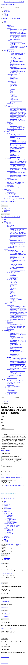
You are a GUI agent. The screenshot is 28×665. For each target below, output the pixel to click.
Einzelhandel (13, 89)
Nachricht (3, 428)
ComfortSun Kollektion (12, 51)
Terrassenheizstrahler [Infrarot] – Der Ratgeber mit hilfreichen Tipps (18, 160)
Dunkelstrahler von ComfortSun (18, 141)
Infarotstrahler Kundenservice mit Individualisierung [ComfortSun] (18, 108)
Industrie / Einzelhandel (12, 526)
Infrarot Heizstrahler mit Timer (17, 64)
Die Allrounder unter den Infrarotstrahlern (16, 66)
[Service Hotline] (5, 563)
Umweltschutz (10, 26)
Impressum (6, 10)
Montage (9, 124)
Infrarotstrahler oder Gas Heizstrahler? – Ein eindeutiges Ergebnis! (17, 43)
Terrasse (12, 75)
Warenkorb (6, 211)
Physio (11, 98)
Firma (2, 419)
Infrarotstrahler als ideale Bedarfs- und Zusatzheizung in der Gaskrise (18, 169)
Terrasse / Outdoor (11, 519)
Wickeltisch (13, 80)
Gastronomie (13, 82)
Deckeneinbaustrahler (12, 522)
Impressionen (10, 103)
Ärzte (11, 91)
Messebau (12, 94)
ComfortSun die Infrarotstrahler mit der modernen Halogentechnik (18, 47)
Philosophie (10, 185)
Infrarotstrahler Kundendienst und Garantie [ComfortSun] (18, 117)
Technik (9, 40)
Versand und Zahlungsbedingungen (15, 129)
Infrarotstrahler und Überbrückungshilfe (15, 156)
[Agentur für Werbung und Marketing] (14, 544)
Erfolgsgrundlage (11, 192)
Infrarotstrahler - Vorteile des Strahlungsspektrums (17, 38)
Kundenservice (10, 106)
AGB (5, 13)
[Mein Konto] (4, 206)
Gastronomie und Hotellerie (13, 525)
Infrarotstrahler (7, 23)
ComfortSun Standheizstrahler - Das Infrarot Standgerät (17, 72)
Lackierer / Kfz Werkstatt (16, 101)
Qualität (9, 25)
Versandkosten (10, 130)
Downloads (10, 123)
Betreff (2, 425)
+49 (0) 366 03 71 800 (6, 573)
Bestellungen (7, 210)
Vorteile (9, 28)
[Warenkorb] (5, 214)
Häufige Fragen (11, 171)
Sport (11, 92)
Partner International (12, 194)
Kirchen (12, 87)
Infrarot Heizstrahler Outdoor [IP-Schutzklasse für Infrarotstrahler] (18, 163)
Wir (5, 180)
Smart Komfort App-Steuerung (17, 147)
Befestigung (10, 530)
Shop (5, 22)
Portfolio (6, 50)
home (5, 21)
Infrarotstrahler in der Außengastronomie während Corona (17, 153)
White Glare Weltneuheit (16, 145)
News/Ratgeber (7, 131)
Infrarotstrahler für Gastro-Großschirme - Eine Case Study (18, 126)
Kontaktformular (5, 601)
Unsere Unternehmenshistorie (14, 187)
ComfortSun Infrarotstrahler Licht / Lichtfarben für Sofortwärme (18, 54)
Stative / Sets (10, 529)
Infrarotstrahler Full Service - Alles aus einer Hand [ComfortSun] (18, 111)
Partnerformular (4, 607)
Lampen (9, 532)
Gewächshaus (13, 96)
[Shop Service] (4, 583)
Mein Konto (7, 208)
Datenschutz (7, 11)
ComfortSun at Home (12, 74)
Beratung (9, 122)
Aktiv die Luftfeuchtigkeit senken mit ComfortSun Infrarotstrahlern (18, 35)
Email (2, 422)
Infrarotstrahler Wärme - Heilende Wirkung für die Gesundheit (18, 30)
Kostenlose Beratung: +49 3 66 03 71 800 (14, 2)
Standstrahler (10, 515)
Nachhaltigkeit (10, 186)
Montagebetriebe (14, 99)
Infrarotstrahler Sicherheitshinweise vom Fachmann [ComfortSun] (18, 114)
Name (2, 416)
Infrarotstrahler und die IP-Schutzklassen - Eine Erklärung (17, 119)
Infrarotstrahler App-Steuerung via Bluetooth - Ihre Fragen (18, 176)
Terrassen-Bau (13, 84)
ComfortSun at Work (12, 81)
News (8, 133)
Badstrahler (13, 77)
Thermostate (10, 533)
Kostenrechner (10, 49)
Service (5, 105)
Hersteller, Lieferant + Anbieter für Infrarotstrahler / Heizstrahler (15, 183)
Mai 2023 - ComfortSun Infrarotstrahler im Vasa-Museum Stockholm (18, 136)
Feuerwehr (12, 95)
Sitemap (9, 178)
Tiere (11, 88)
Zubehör (6, 528)
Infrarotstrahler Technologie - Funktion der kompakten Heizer (18, 33)
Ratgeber (9, 158)
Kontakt (6, 14)
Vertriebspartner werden (13, 196)
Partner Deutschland (12, 193)
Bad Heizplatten (14, 78)
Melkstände (13, 102)
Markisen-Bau (13, 85)
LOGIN (6, 15)
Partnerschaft (7, 189)
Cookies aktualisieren (12, 179)
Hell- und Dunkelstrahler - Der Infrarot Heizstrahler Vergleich (17, 166)
